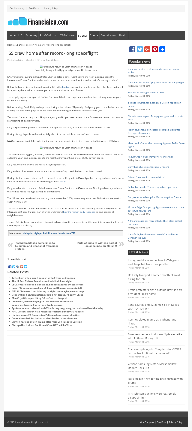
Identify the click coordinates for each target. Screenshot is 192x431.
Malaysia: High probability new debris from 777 (48, 233)
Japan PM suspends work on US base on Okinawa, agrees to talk (47, 288)
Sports (94, 35)
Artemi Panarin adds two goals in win (147, 177)
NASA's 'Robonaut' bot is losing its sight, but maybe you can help (48, 291)
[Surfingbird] (26, 266)
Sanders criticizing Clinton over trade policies (37, 304)
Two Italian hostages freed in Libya (146, 92)
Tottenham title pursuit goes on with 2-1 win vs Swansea (43, 277)
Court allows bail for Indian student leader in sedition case (44, 318)
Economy (31, 35)
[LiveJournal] (18, 266)
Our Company (17, 8)
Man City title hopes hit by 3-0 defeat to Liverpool (39, 298)
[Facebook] (10, 266)
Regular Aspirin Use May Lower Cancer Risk (150, 156)
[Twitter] (14, 266)
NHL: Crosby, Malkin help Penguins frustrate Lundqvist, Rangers (48, 311)
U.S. (20, 35)
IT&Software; (67, 35)
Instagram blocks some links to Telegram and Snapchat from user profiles (36, 245)
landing (66, 87)
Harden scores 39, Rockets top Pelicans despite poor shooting (46, 315)
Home (12, 35)
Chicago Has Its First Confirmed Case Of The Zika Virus (42, 325)
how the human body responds (79, 211)
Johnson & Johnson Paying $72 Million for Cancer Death (42, 301)
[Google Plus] (22, 266)
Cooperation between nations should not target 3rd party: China (47, 294)
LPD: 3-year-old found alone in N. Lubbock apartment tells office (47, 284)
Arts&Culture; (48, 35)
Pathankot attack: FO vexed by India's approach (152, 187)
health (63, 181)
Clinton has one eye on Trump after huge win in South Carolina (47, 321)
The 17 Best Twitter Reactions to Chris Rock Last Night (42, 281)
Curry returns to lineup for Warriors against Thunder (155, 197)
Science (83, 35)
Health (123, 35)
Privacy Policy (51, 8)
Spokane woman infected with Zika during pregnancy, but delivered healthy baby (57, 308)
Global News (108, 35)
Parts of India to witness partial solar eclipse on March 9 (97, 244)
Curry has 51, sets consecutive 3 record (148, 166)
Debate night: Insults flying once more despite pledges (156, 82)
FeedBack (34, 8)
